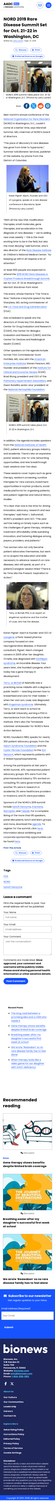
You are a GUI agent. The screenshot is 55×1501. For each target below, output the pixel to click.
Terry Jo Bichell (12, 682)
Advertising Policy (14, 1429)
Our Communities (13, 1401)
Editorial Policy (12, 1438)
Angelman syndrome (21, 704)
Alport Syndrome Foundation (20, 745)
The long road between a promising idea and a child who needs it (28, 1017)
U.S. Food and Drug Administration (27, 307)
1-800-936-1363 (20, 1376)
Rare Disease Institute (38, 250)
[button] (40, 5)
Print (37, 50)
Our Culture (10, 1397)
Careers (8, 1411)
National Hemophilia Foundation (26, 389)
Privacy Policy (11, 1443)
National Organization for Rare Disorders (27, 119)
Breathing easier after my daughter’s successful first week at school (26, 1038)
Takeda (25, 811)
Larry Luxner (18, 41)
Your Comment (12, 936)
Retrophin (9, 811)
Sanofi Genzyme (21, 806)
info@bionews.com (21, 1373)
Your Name (10, 912)
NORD (7, 881)
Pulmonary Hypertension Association (25, 380)
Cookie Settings (12, 1452)
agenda (36, 824)
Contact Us (10, 1415)
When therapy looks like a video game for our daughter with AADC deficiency (27, 1063)
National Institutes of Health (30, 445)
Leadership (10, 1406)
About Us (8, 1391)
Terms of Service (13, 1448)
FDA (6, 876)
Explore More (11, 1423)
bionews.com (21, 1370)
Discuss (21, 50)
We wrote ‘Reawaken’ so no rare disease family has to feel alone (28, 1051)
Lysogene (9, 637)
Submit (8, 1327)
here (40, 828)
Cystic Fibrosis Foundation (18, 750)
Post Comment (15, 981)
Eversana (37, 806)
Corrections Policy (14, 1434)
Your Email (9, 924)
